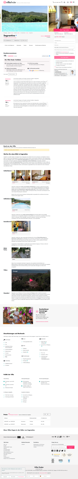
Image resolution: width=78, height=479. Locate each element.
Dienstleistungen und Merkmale (40, 45)
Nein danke (13, 476)
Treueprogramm (6, 457)
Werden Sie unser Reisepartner (9, 458)
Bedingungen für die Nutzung (39, 444)
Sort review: (6, 74)
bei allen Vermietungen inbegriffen (42, 321)
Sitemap (5, 448)
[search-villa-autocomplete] (62, 2)
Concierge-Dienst (7, 449)
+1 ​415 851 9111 (58, 71)
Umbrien (6, 37)
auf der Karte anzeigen (12, 37)
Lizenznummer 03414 (43, 472)
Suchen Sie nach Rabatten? (71, 447)
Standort (25, 45)
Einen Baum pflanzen (7, 453)
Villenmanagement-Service (8, 452)
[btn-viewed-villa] (67, 2)
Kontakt (5, 445)
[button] (27, 154)
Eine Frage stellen (64, 57)
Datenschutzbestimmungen (38, 445)
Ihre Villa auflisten (7, 450)
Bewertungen (19, 45)
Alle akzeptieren (21, 476)
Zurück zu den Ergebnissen (9, 45)
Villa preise (31, 45)
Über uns (5, 444)
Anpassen (5, 476)
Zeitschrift (5, 454)
